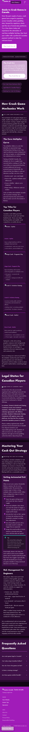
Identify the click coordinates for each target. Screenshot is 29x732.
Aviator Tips (5, 702)
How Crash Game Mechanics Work (11, 84)
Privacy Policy (6, 717)
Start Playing (15, 2)
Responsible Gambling (8, 720)
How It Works (6, 700)
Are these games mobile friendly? (11, 675)
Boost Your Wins (6, 728)
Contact (4, 715)
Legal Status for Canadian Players (11, 87)
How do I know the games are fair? (12, 665)
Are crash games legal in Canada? (12, 656)
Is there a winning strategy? (10, 670)
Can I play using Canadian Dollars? (12, 661)
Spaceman (5, 705)
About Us (4, 712)
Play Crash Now (8, 46)
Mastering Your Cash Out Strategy (11, 91)
